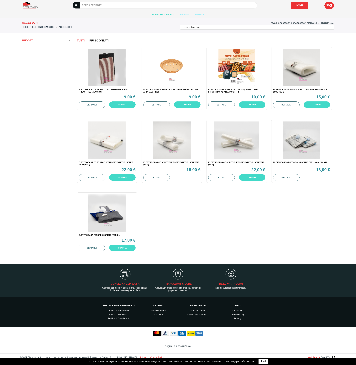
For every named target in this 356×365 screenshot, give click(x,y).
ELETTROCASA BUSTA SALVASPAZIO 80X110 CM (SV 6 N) (300, 162)
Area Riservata (158, 310)
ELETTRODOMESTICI (163, 14)
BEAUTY (185, 14)
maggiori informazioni (242, 361)
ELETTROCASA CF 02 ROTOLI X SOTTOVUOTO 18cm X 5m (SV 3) (171, 163)
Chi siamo (238, 310)
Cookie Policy (237, 314)
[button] (329, 5)
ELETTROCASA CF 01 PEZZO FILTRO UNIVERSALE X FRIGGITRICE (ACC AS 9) (103, 90)
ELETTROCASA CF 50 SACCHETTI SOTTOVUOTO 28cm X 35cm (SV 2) (106, 163)
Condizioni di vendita (197, 314)
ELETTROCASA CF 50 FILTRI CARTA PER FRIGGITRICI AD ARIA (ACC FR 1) (170, 90)
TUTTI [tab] (81, 40)
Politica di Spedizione (118, 318)
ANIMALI (199, 14)
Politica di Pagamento (118, 310)
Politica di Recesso (118, 314)
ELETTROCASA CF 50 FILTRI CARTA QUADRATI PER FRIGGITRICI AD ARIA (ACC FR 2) (233, 90)
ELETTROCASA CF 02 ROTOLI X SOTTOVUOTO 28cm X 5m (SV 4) (236, 163)
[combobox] (257, 27)
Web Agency (314, 357)
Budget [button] (27, 40)
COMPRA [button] (122, 105)
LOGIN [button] (299, 5)
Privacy (237, 318)
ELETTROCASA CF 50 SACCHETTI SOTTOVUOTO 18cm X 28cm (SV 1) (300, 90)
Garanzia (158, 314)
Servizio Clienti (197, 310)
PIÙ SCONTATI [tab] (99, 40)
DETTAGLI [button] (92, 105)
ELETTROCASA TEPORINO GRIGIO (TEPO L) (99, 235)
